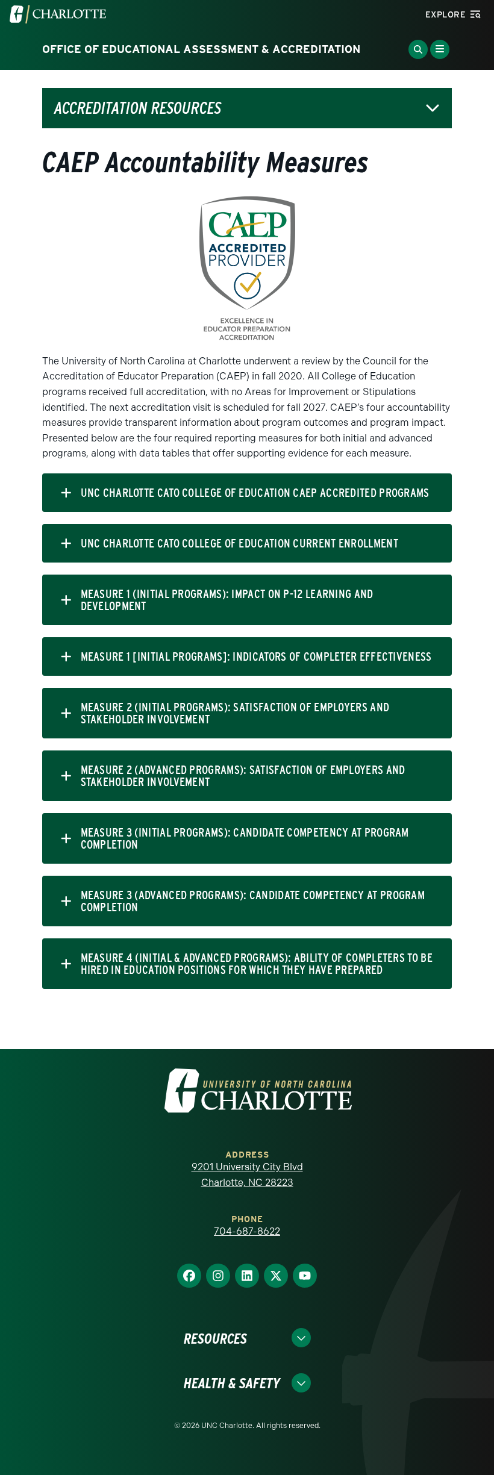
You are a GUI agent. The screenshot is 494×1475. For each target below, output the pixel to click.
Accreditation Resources (137, 108)
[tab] (247, 492)
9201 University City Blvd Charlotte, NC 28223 (247, 1174)
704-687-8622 (247, 1231)
